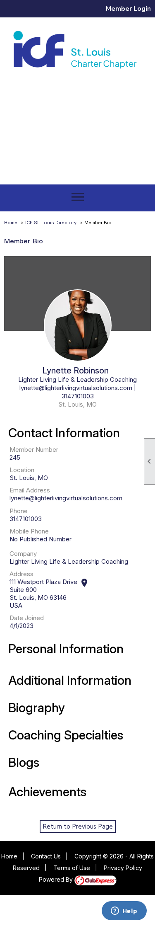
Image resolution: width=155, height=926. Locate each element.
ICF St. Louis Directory (50, 222)
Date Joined (27, 618)
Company (23, 554)
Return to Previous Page (78, 826)
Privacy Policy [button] (123, 867)
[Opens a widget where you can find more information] (124, 911)
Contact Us (46, 856)
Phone (19, 511)
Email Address (30, 490)
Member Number (34, 449)
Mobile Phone (29, 531)
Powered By (56, 879)
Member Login (128, 8)
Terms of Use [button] (71, 867)
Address (21, 574)
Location (22, 470)
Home (10, 222)
